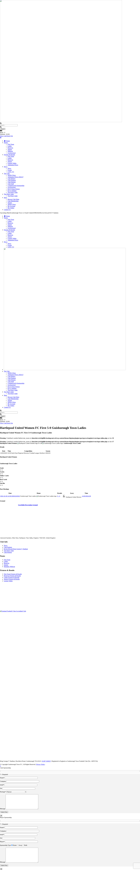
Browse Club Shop (13, 199)
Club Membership (13, 201)
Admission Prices (13, 165)
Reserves (10, 148)
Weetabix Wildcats (9, 566)
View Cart (3, 136)
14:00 (86, 496)
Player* (2, 841)
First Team (11, 144)
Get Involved (12, 153)
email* (2, 785)
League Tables (12, 163)
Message (3, 808)
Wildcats (10, 151)
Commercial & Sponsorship (16, 185)
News (5, 166)
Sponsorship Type (5, 845)
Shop (5, 197)
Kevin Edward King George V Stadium (16, 549)
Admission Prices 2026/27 (15, 177)
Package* (3, 792)
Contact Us (7, 209)
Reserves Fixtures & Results (12, 576)
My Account (11, 206)
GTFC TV (11, 172)
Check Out (9, 136)
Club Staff (11, 184)
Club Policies (12, 182)
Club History (11, 178)
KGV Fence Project (14, 189)
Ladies (10, 146)
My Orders (11, 208)
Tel (1, 788)
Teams (6, 142)
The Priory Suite (13, 192)
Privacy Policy (40, 764)
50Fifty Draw (12, 175)
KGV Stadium (12, 191)
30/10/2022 (10, 496)
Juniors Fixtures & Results (12, 579)
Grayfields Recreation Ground (28, 505)
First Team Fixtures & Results (13, 574)
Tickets (10, 203)
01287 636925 (46, 761)
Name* (2, 778)
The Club (7, 173)
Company (3, 781)
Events (10, 170)
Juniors (10, 149)
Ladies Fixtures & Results (11, 577)
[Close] (1, 816)
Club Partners (12, 180)
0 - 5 (58, 496)
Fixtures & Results (9, 154)
